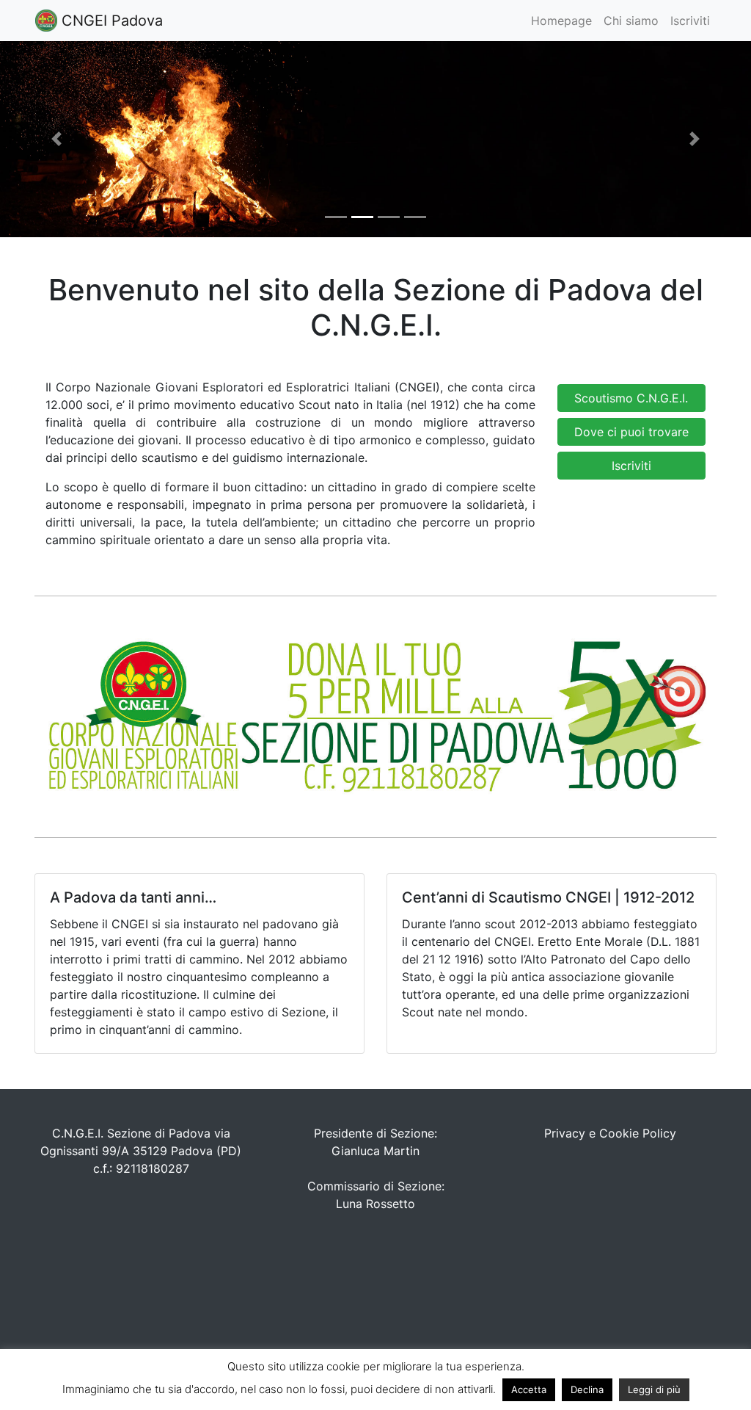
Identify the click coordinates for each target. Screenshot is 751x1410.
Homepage (561, 20)
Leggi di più (654, 1389)
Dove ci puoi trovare (631, 431)
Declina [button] (587, 1389)
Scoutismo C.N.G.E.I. (631, 398)
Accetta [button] (528, 1389)
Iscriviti (690, 20)
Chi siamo (631, 20)
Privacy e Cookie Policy (610, 1133)
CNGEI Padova (110, 20)
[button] (56, 139)
